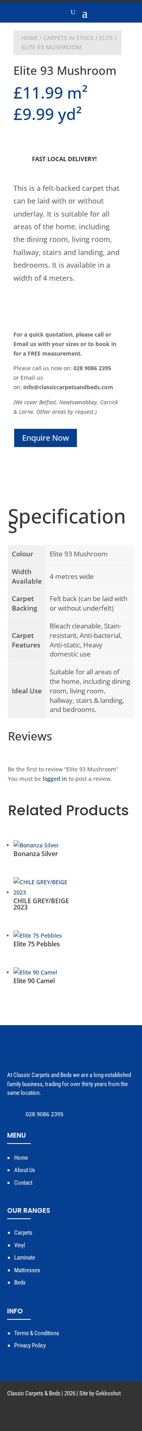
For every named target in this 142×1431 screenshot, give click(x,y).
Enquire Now (45, 437)
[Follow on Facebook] (128, 1415)
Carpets (23, 1232)
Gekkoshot (108, 1393)
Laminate (24, 1257)
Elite (106, 38)
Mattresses (27, 1270)
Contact (23, 1182)
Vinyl (19, 1245)
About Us (24, 1170)
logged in (55, 778)
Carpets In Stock (68, 38)
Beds (20, 1282)
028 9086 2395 (45, 1114)
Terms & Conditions (36, 1333)
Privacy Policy (30, 1345)
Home (29, 38)
